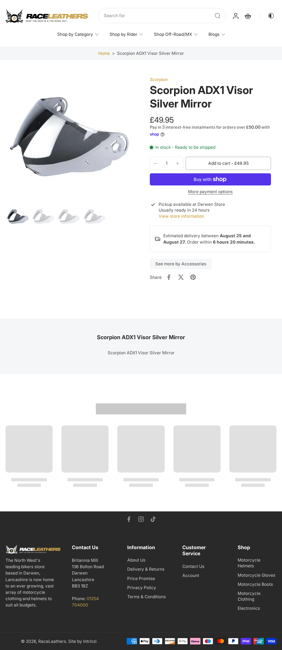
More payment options (210, 192)
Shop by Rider (123, 34)
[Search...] (217, 16)
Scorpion (159, 79)
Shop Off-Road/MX (173, 34)
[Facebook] (129, 519)
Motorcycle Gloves (256, 575)
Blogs (213, 34)
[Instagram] (141, 519)
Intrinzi (90, 641)
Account (190, 575)
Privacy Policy (141, 587)
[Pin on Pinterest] (193, 277)
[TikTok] (153, 519)
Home (104, 53)
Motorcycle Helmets (249, 562)
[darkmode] (267, 15)
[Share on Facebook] (169, 277)
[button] (228, 163)
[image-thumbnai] (17, 217)
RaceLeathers (52, 641)
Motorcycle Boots (255, 584)
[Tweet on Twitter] (181, 277)
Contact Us (193, 566)
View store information (181, 216)
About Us (136, 560)
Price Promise (141, 578)
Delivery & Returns (145, 569)
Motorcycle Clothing (249, 596)
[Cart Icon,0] (248, 16)
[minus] (155, 163)
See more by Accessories (180, 263)
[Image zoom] (69, 140)
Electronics (249, 608)
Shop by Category (75, 34)
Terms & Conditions (146, 596)
